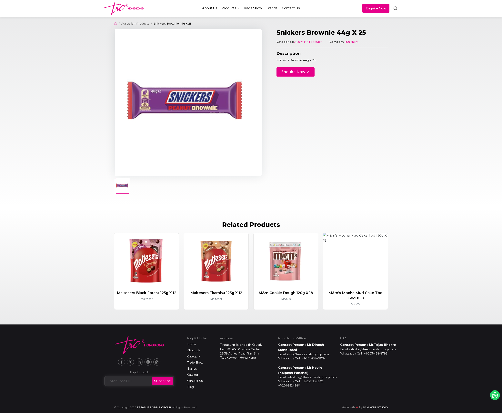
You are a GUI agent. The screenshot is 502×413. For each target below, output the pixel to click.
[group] (188, 102)
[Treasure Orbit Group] (124, 8)
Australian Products (135, 23)
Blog (190, 387)
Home (191, 344)
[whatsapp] (495, 395)
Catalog (192, 374)
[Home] (115, 23)
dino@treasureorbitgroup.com (308, 354)
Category (193, 356)
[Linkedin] (139, 361)
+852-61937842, (312, 381)
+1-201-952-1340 (289, 385)
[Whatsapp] (156, 361)
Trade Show (195, 362)
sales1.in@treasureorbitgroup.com (372, 349)
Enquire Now (376, 8)
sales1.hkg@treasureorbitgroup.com (312, 377)
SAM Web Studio (375, 407)
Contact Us (195, 381)
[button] (230, 8)
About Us (193, 350)
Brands (192, 368)
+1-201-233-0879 (313, 358)
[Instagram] (148, 361)
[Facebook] (121, 361)
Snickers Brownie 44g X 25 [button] (173, 23)
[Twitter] (130, 361)
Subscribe (162, 381)
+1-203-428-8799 (375, 353)
